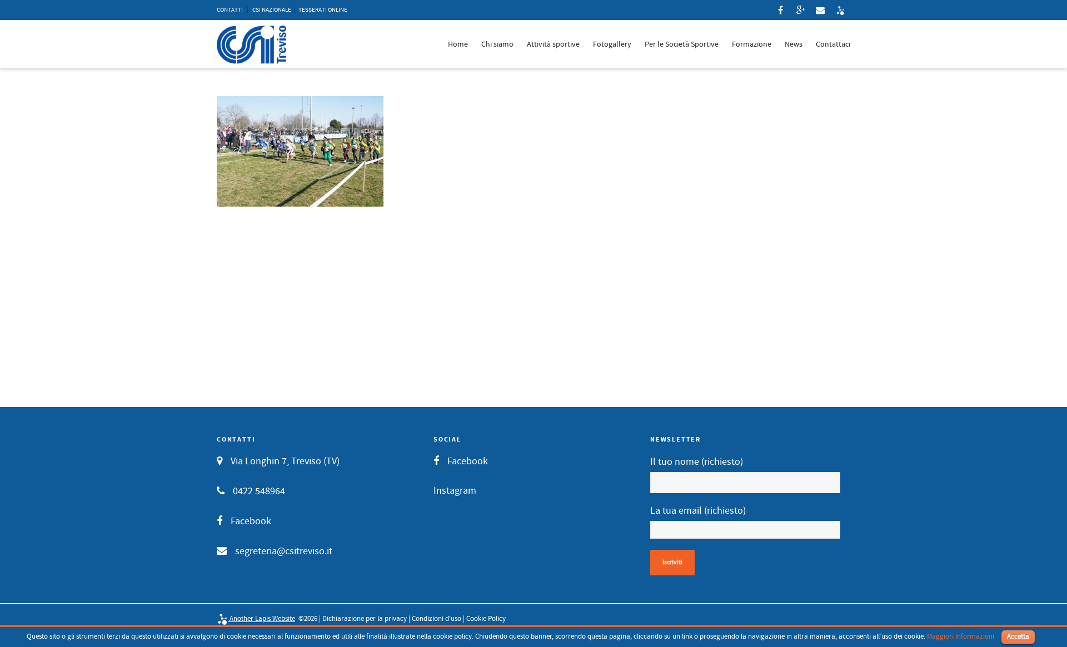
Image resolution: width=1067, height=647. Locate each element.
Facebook (251, 521)
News (793, 44)
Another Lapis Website (261, 618)
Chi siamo (497, 44)
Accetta (1018, 636)
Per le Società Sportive (682, 44)
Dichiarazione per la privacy (364, 618)
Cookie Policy (486, 618)
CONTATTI (230, 10)
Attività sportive (553, 44)
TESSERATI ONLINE (322, 10)
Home (458, 44)
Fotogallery (612, 44)
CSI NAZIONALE (271, 10)
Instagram (454, 490)
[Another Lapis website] (840, 10)
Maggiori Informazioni (960, 636)
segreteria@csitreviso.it (283, 551)
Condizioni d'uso (436, 618)
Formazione (751, 44)
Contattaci (833, 44)
